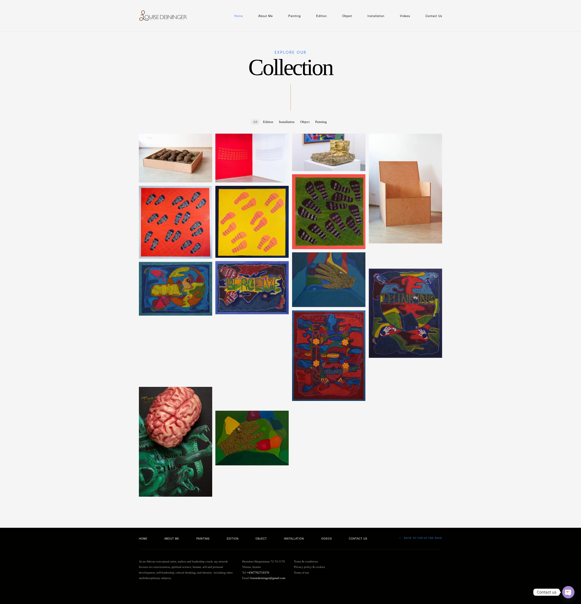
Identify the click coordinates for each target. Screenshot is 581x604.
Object (347, 16)
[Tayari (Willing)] (175, 321)
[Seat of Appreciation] (405, 188)
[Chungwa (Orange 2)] (252, 336)
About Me (265, 16)
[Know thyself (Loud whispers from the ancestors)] (405, 260)
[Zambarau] (405, 249)
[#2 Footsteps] (328, 211)
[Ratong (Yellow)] (175, 329)
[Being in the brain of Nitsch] (252, 370)
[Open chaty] (568, 592)
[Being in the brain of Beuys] (252, 404)
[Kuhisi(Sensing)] (252, 287)
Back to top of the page (422, 538)
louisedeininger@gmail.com (267, 578)
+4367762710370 (258, 572)
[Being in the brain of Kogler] (252, 387)
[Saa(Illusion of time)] (175, 346)
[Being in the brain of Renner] (175, 363)
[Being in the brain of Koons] (175, 380)
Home (238, 16)
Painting (294, 16)
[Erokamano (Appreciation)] (328, 406)
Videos (405, 16)
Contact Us (434, 16)
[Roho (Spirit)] (252, 328)
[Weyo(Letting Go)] (175, 355)
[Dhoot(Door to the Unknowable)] (252, 345)
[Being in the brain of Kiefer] (405, 389)
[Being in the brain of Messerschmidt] (175, 372)
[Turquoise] (328, 279)
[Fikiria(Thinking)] (405, 313)
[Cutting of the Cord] (175, 158)
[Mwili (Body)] (252, 320)
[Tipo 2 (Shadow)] (252, 353)
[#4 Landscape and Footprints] (175, 222)
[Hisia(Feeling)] (328, 355)
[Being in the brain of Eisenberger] (252, 396)
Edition (321, 16)
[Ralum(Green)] (252, 438)
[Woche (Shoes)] (328, 152)
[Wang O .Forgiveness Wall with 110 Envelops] (252, 158)
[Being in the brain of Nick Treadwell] (405, 372)
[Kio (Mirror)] (405, 406)
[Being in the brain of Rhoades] (405, 363)
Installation (375, 16)
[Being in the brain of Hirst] (175, 442)
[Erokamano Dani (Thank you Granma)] (175, 338)
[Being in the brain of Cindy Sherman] (405, 397)
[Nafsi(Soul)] (175, 289)
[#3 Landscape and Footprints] (252, 222)
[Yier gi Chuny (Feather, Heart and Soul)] (252, 362)
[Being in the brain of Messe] (252, 379)
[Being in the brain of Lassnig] (405, 380)
